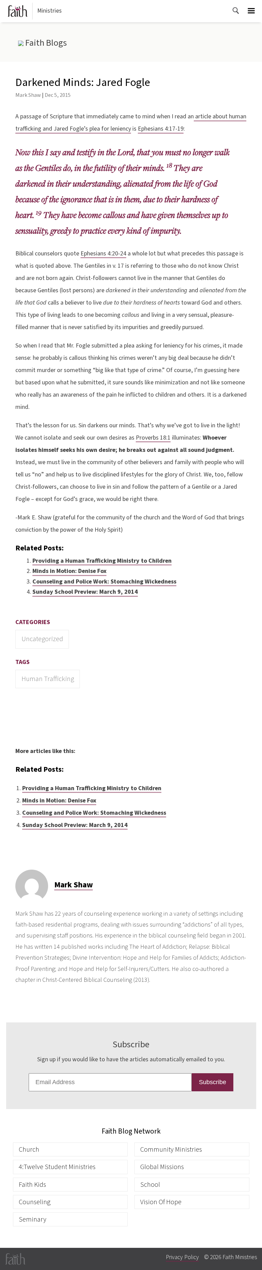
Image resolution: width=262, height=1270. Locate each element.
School (150, 1185)
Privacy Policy (182, 1257)
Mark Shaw (28, 95)
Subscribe (212, 1082)
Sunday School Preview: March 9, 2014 (85, 592)
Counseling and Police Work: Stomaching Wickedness (104, 581)
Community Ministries (171, 1149)
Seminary (32, 1219)
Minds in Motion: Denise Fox (69, 571)
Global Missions (162, 1167)
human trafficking (47, 679)
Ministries (49, 10)
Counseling (34, 1202)
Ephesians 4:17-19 (161, 128)
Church (29, 1149)
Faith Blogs (45, 42)
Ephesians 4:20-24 (103, 253)
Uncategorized (42, 639)
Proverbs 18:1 (153, 437)
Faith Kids (32, 1185)
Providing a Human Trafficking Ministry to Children (102, 561)
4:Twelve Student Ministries (57, 1167)
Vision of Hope (160, 1202)
